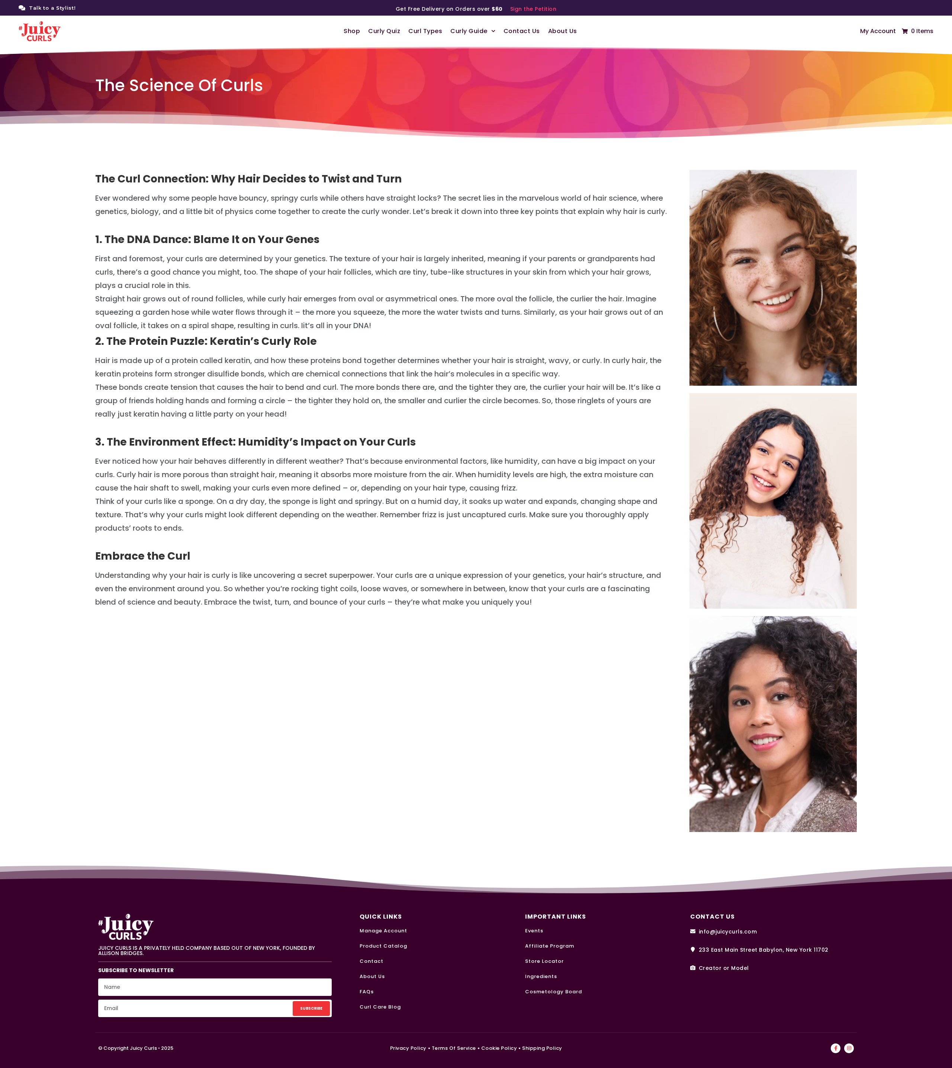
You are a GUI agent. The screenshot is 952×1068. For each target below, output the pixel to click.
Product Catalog (383, 945)
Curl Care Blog (380, 1006)
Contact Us (522, 31)
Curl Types (425, 31)
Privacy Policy (408, 1048)
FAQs (367, 991)
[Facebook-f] (835, 1048)
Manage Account (383, 930)
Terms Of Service (454, 1048)
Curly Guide (469, 31)
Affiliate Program (549, 945)
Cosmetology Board (553, 991)
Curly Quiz (384, 31)
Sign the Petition (533, 9)
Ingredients (541, 976)
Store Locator (544, 961)
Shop (352, 31)
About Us (562, 31)
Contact (371, 961)
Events (534, 930)
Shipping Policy (542, 1048)
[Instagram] (849, 1048)
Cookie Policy (499, 1048)
